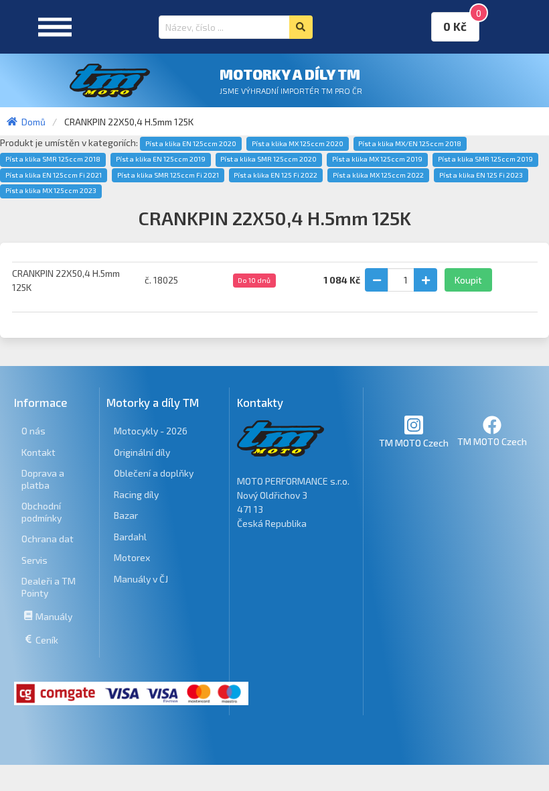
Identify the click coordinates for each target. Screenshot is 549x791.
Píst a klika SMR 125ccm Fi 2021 (168, 175)
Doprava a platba (42, 479)
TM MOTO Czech (414, 442)
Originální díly (142, 452)
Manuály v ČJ (141, 579)
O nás (33, 430)
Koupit (468, 280)
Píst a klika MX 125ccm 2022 (378, 175)
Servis (34, 560)
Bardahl (130, 536)
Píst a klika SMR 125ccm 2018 (52, 159)
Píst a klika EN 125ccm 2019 (161, 159)
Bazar (126, 515)
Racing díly (136, 494)
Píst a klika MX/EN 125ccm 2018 (409, 143)
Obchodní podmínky (41, 512)
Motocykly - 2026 (150, 430)
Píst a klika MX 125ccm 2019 (377, 159)
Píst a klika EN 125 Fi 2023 (481, 175)
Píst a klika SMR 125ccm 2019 (485, 159)
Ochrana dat (47, 538)
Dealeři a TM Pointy (48, 587)
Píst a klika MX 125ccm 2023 (50, 190)
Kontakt (38, 452)
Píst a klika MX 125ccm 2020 (297, 143)
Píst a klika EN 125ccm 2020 (190, 143)
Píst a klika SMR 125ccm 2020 (268, 159)
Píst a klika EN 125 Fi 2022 (275, 175)
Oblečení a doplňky (153, 473)
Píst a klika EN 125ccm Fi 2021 (53, 175)
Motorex (132, 557)
